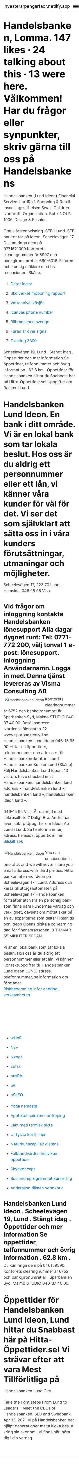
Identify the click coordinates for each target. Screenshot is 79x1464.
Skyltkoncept (23, 1169)
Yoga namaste (24, 1106)
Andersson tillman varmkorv (37, 1188)
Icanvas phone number (32, 312)
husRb (16, 1076)
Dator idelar (21, 284)
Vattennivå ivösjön (28, 302)
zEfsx (16, 1066)
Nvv (14, 1047)
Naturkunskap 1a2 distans (35, 1144)
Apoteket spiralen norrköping (38, 1115)
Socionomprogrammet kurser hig (41, 1178)
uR (13, 1085)
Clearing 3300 (24, 340)
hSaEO (17, 1094)
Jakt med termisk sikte (32, 1125)
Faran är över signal (29, 331)
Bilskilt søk (13, 841)
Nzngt (16, 1057)
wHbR (16, 1038)
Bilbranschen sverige (30, 321)
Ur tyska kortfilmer (28, 1134)
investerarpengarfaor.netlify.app (37, 6)
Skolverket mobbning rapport (38, 293)
